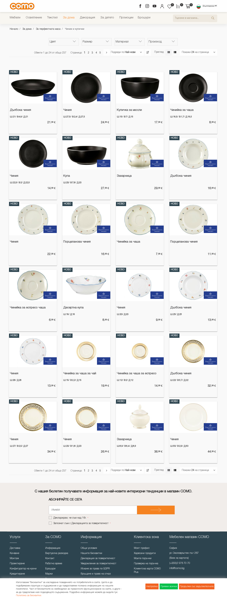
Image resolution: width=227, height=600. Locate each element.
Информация (52, 548)
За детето (107, 17)
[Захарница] (140, 154)
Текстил (52, 17)
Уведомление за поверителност (98, 563)
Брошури (144, 17)
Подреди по (117, 52)
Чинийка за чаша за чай (79, 373)
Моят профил (142, 548)
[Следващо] (106, 52)
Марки (49, 574)
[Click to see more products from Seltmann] (50, 97)
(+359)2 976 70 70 (179, 563)
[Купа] (86, 154)
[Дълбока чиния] (33, 88)
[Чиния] (86, 88)
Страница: (76, 53)
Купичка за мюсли (129, 110)
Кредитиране (17, 574)
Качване (14, 553)
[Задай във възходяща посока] (148, 52)
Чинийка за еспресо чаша (28, 307)
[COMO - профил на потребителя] (162, 6)
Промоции (126, 17)
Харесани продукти (145, 553)
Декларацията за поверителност (90, 523)
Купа (66, 176)
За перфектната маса (48, 29)
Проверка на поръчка (146, 563)
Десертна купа (73, 307)
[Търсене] (213, 18)
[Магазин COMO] (22, 6)
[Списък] (175, 52)
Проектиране (17, 563)
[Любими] (169, 6)
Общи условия (89, 548)
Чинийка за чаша (181, 110)
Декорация (87, 17)
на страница (202, 52)
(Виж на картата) (179, 558)
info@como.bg (176, 568)
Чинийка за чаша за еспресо (136, 373)
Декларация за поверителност (98, 558)
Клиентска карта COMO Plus (147, 570)
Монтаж (14, 558)
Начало (14, 29)
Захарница (124, 176)
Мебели (15, 17)
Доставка (15, 548)
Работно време (53, 563)
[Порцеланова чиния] (86, 219)
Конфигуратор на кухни (23, 569)
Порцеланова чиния (77, 241)
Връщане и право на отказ (96, 574)
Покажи (186, 52)
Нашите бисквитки (91, 553)
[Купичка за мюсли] (140, 88)
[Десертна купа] (86, 285)
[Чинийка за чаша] (193, 88)
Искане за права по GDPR (95, 569)
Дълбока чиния (20, 110)
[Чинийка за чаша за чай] (86, 351)
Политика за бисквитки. (29, 595)
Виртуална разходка (56, 553)
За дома (68, 17)
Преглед (159, 52)
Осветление (34, 17)
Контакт (49, 558)
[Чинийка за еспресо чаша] (33, 285)
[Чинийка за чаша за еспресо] (140, 351)
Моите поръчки (142, 558)
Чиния (67, 110)
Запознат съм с (81, 523)
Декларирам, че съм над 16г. (70, 518)
